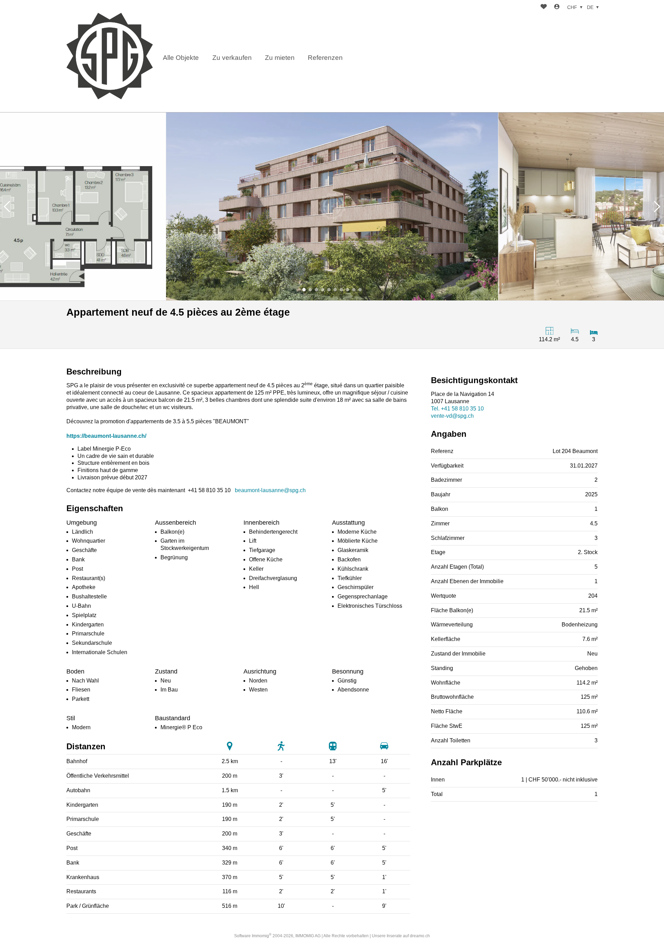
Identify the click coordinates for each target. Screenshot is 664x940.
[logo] (109, 56)
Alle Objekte (181, 57)
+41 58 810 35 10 (457, 409)
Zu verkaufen (232, 57)
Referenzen (325, 57)
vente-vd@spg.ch (452, 416)
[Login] (557, 7)
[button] (7, 206)
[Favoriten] (544, 7)
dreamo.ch (420, 935)
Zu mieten (280, 57)
